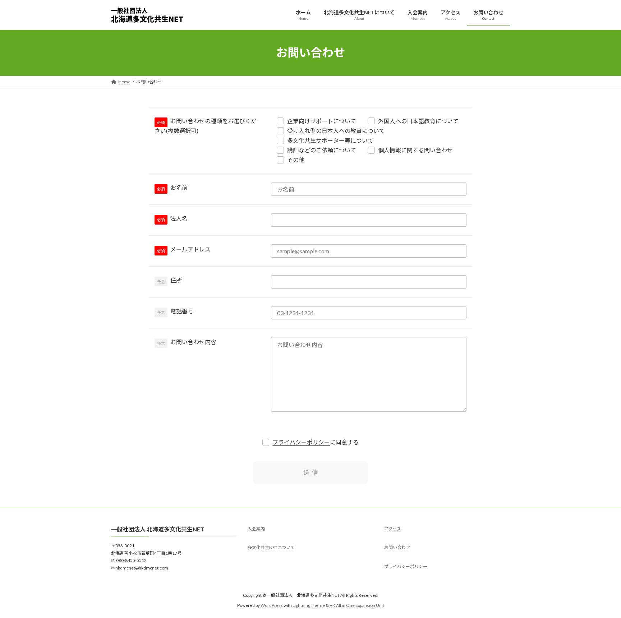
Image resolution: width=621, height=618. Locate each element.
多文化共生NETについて (271, 547)
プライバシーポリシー (301, 442)
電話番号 (181, 311)
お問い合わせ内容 (193, 341)
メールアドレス (190, 249)
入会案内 (256, 528)
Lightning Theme (309, 605)
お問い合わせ (397, 547)
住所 (176, 280)
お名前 (179, 187)
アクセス (392, 528)
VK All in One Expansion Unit (357, 605)
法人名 (179, 218)
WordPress (272, 605)
